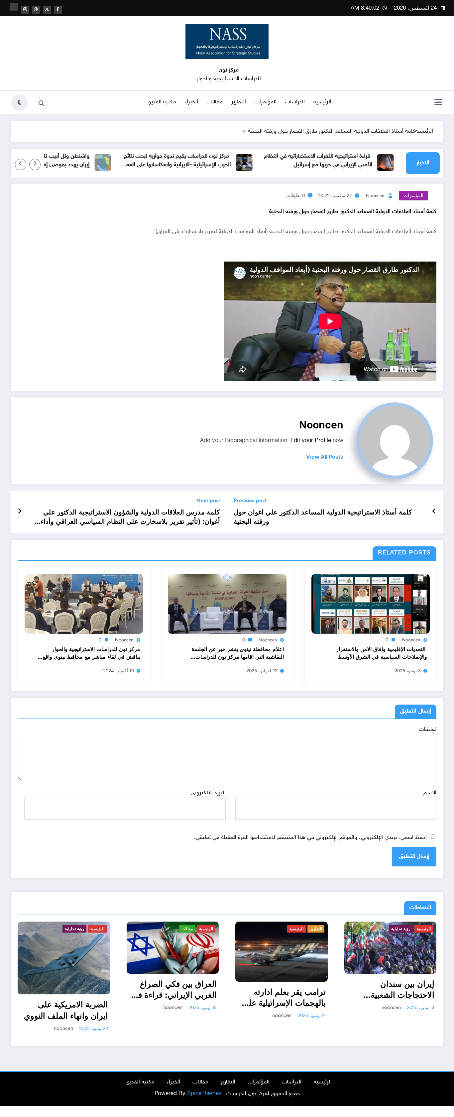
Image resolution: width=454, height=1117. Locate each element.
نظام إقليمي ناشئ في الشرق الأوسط (387, 999)
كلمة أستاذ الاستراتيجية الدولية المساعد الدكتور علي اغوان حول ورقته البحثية (323, 517)
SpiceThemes (204, 1082)
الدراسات (295, 102)
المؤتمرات (266, 102)
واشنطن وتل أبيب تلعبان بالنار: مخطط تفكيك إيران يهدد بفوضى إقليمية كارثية (74, 160)
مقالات (215, 102)
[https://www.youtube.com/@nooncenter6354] (14, 7)
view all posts (324, 457)
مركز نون (229, 70)
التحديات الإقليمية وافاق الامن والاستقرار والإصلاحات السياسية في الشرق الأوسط (381, 653)
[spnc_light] (19, 102)
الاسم (429, 793)
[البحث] (41, 103)
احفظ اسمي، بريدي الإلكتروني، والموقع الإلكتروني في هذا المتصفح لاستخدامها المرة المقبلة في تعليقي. (310, 837)
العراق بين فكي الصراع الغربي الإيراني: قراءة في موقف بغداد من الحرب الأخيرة (54, 989)
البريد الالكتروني (208, 793)
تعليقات (427, 729)
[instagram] (25, 10)
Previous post (250, 500)
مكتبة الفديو (162, 102)
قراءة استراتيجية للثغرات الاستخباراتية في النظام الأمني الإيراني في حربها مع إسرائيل (354, 160)
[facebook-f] (58, 10)
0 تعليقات (295, 195)
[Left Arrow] (35, 164)
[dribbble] (36, 10)
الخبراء (191, 102)
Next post (208, 500)
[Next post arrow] (20, 512)
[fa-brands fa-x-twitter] (47, 10)
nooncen (375, 195)
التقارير (238, 102)
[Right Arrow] (20, 164)
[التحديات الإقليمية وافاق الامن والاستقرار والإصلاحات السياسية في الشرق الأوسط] (370, 604)
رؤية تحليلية (281, 929)
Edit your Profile (310, 440)
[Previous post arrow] (434, 512)
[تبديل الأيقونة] (438, 103)
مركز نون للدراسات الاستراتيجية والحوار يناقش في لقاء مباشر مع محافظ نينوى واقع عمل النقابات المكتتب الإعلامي (91, 653)
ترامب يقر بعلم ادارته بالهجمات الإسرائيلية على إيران (164, 997)
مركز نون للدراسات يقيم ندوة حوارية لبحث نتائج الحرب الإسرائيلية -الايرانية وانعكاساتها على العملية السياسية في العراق (211, 161)
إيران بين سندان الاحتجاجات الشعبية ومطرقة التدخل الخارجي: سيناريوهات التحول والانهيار (272, 989)
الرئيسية (322, 102)
